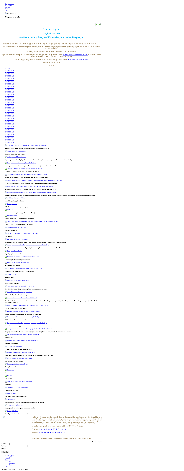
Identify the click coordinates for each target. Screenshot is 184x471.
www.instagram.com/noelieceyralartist (52, 432)
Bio (10, 461)
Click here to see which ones (78, 60)
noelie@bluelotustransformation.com (75, 55)
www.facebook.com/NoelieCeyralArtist (52, 429)
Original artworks (9, 4)
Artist (6, 8)
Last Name (4, 448)
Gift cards (7, 7)
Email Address (5, 444)
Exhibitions (12, 463)
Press (10, 465)
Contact (7, 10)
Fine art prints (8, 5)
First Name (4, 446)
